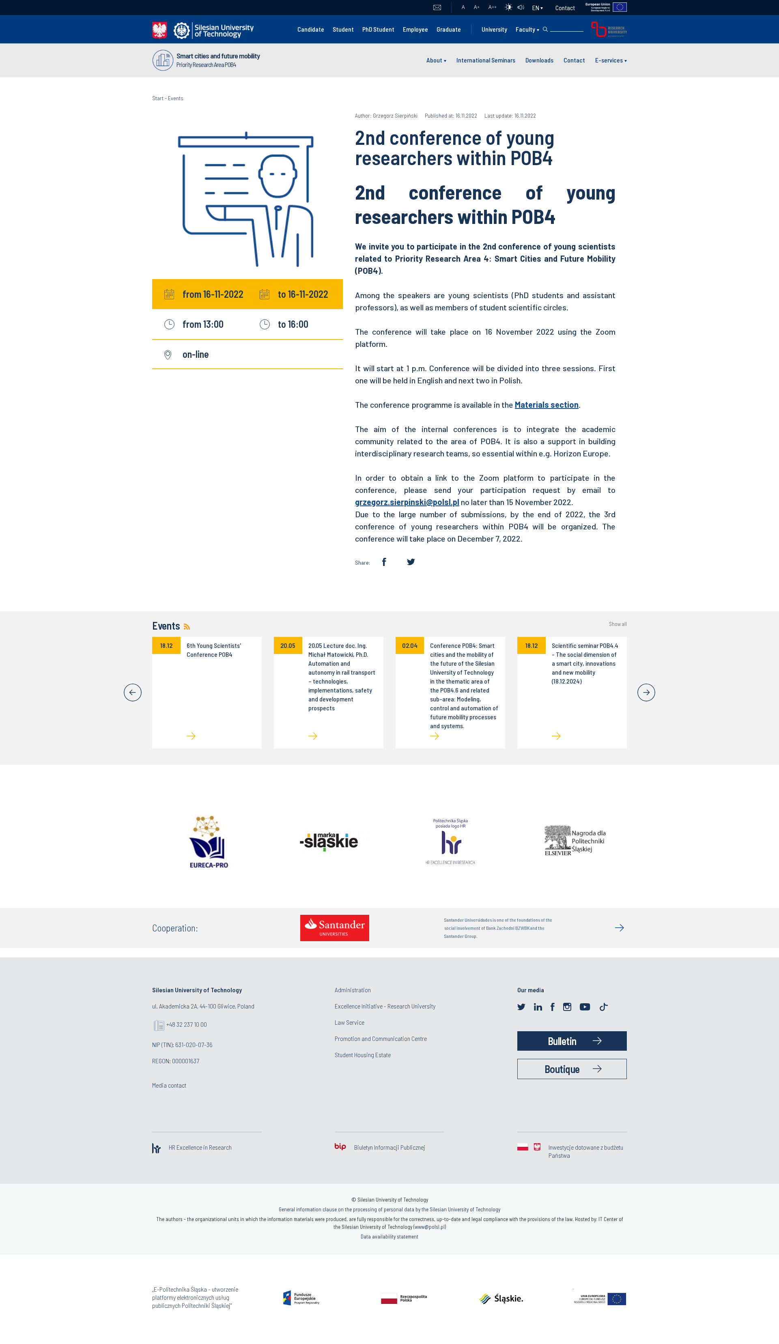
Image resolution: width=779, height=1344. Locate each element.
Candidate (310, 29)
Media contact (169, 1085)
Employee (415, 29)
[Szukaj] (545, 29)
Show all (618, 624)
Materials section (547, 404)
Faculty (525, 29)
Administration (353, 989)
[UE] (601, 7)
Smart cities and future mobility (218, 55)
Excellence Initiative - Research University (385, 1006)
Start (158, 98)
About (434, 60)
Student (343, 29)
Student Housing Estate (363, 1054)
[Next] (646, 692)
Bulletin (562, 1040)
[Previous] (133, 692)
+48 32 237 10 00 (186, 1024)
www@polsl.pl (430, 1227)
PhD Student (378, 29)
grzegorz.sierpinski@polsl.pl (407, 502)
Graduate (449, 29)
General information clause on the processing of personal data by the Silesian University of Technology (389, 1209)
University (494, 29)
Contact (565, 7)
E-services (609, 60)
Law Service (349, 1022)
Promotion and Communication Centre (381, 1038)
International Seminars (485, 60)
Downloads (539, 60)
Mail (437, 7)
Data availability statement (389, 1236)
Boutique (562, 1068)
